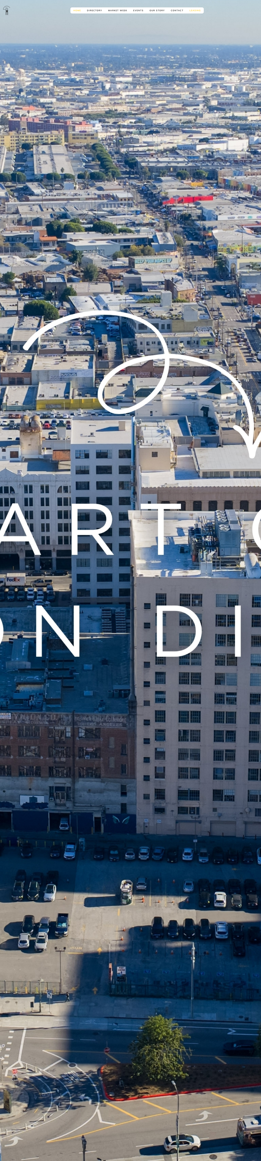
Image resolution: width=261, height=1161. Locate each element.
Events (138, 10)
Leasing (195, 10)
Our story (157, 10)
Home (77, 10)
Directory (94, 10)
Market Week (117, 10)
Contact (177, 10)
